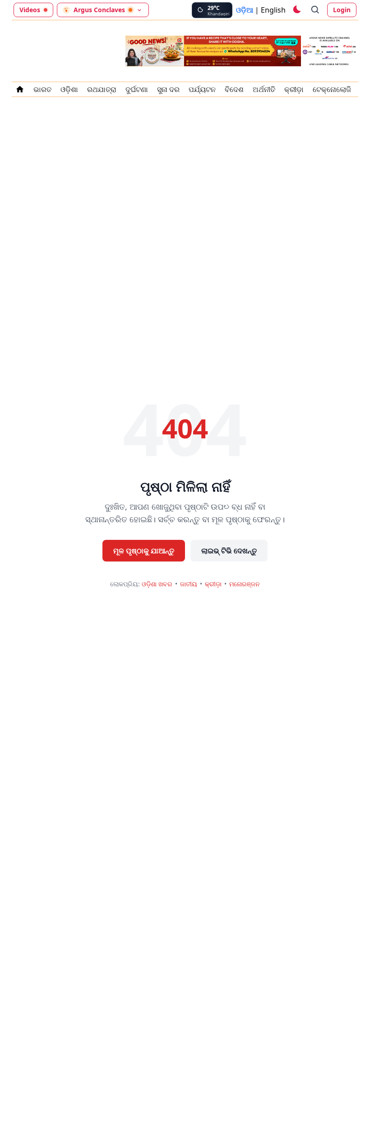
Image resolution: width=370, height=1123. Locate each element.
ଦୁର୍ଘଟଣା (136, 89)
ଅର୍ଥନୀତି (264, 89)
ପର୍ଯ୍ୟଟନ (202, 89)
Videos (29, 9)
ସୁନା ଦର (168, 89)
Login (342, 9)
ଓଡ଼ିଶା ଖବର (157, 584)
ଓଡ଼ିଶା (69, 89)
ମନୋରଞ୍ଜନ (244, 584)
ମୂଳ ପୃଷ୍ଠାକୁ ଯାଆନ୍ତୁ (143, 551)
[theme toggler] (296, 10)
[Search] (315, 10)
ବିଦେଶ (234, 89)
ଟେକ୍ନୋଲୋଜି (332, 89)
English (273, 10)
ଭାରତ (42, 89)
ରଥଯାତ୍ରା (101, 89)
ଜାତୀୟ (188, 584)
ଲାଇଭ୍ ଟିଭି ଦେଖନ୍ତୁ (229, 551)
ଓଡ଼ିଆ (244, 10)
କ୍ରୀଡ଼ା (294, 89)
